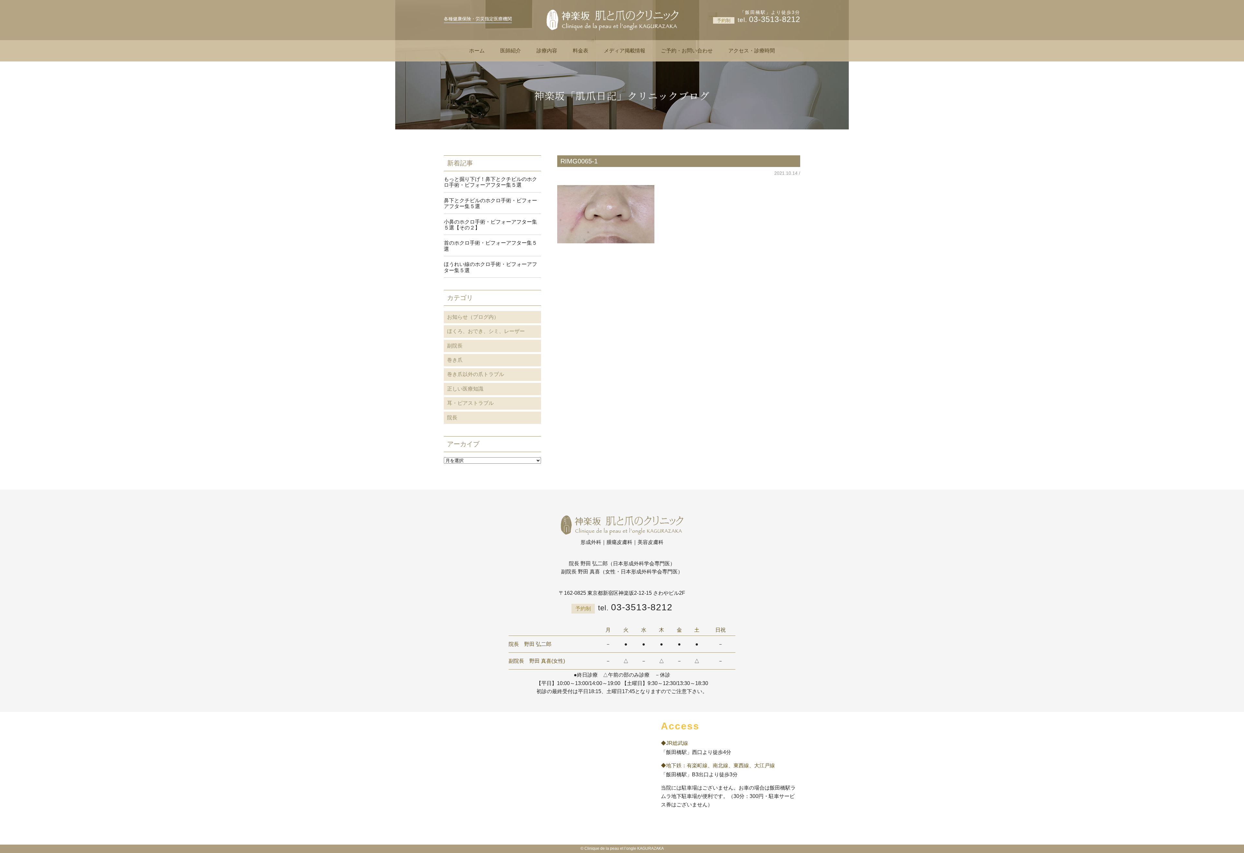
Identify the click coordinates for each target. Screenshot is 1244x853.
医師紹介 (510, 50)
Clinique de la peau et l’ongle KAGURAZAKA (624, 849)
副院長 (455, 346)
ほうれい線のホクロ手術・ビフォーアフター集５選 (490, 267)
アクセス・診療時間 (751, 50)
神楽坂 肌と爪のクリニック (613, 20)
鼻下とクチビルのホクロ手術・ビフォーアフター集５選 (490, 203)
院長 (452, 417)
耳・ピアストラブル (470, 403)
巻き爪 (455, 360)
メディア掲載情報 (624, 50)
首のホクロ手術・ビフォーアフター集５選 (490, 245)
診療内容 (546, 50)
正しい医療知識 (465, 389)
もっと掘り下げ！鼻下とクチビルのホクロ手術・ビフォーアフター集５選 (490, 182)
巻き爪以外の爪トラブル (475, 374)
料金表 (580, 50)
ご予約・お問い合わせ (687, 50)
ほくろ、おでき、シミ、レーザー (486, 331)
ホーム (477, 50)
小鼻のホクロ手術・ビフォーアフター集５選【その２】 (490, 224)
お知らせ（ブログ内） (473, 317)
